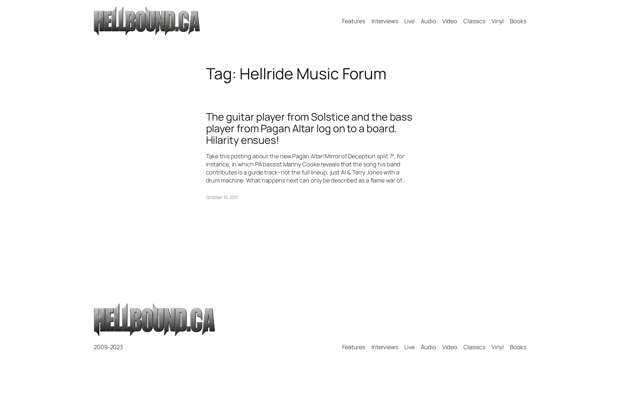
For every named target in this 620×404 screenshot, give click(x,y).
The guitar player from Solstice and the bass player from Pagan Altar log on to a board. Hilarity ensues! (309, 128)
